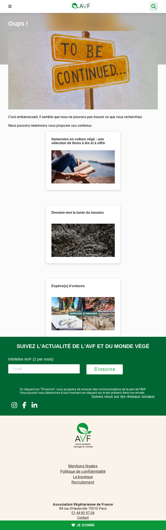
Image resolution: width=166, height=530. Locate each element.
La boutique (83, 477)
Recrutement (83, 482)
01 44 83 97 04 (83, 513)
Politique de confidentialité (83, 471)
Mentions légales (83, 466)
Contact (83, 518)
